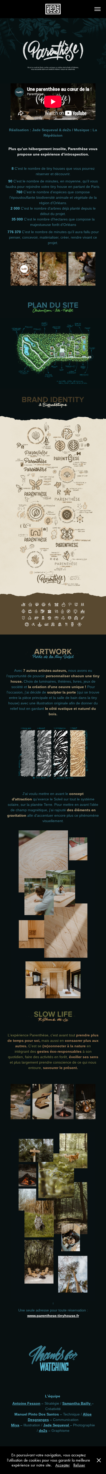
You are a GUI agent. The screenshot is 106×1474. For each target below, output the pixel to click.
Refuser (79, 1465)
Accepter (62, 1465)
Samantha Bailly (77, 1403)
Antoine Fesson (26, 1403)
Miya (15, 1425)
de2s (43, 1430)
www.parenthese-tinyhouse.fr (53, 1316)
